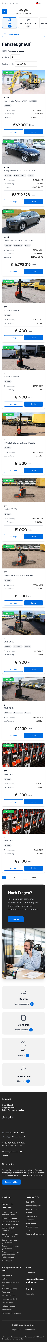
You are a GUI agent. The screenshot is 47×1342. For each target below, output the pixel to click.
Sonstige (30, 1289)
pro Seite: (5, 57)
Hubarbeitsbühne (9, 1306)
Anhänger (6, 1197)
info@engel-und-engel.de (12, 1151)
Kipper (28, 1230)
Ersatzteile (30, 1294)
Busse (28, 1267)
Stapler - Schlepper (9, 1218)
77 (25, 878)
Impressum (17, 1329)
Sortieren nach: (8, 64)
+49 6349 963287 (16, 1133)
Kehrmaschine (31, 1216)
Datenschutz (30, 1329)
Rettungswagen (8, 1292)
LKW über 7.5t (32, 1197)
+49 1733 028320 (18, 1137)
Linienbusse (30, 1272)
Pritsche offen (7, 1303)
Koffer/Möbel (31, 1202)
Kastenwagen (7, 1275)
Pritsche (29, 1213)
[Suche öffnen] (42, 11)
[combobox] (15, 56)
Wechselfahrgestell (33, 1206)
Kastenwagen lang (9, 1288)
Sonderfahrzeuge (32, 1209)
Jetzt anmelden (11, 1182)
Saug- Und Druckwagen (35, 1234)
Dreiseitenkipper (32, 1227)
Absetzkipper (31, 1223)
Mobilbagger (7, 1261)
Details (33, 132)
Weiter (33, 878)
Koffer (4, 1279)
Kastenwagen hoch (9, 1299)
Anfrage (13, 132)
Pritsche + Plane (8, 1296)
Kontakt (16, 919)
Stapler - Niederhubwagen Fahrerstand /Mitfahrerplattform (11, 1254)
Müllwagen (30, 1220)
